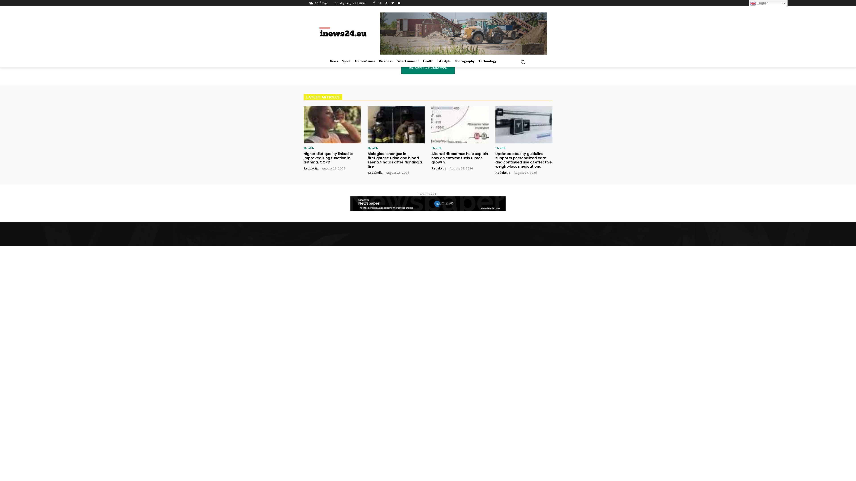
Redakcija (311, 168)
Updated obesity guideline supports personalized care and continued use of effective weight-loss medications (523, 160)
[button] (522, 62)
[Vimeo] (392, 3)
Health (309, 148)
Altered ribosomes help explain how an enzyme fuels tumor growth (459, 158)
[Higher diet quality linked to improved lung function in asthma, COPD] (332, 124)
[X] (386, 3)
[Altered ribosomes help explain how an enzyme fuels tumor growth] (460, 124)
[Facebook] (374, 3)
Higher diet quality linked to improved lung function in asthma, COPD (329, 158)
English (762, 3)
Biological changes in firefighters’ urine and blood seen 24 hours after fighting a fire (395, 160)
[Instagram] (380, 3)
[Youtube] (398, 3)
